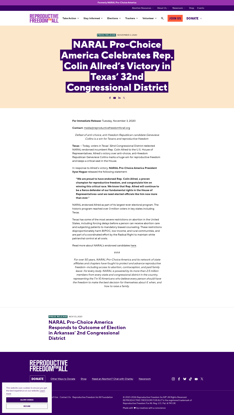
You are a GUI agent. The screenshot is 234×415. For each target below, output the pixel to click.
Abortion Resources (141, 8)
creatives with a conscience (152, 408)
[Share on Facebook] (179, 379)
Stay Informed (91, 18)
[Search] (162, 18)
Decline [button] (27, 406)
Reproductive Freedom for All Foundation (92, 397)
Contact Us (65, 397)
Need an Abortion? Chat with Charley (112, 379)
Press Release (58, 316)
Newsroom (177, 8)
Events (200, 8)
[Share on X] (202, 379)
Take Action (69, 18)
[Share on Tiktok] (190, 379)
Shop (191, 8)
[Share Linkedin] (119, 98)
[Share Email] (114, 98)
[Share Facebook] (110, 98)
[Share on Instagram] (173, 379)
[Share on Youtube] (196, 379)
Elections (112, 18)
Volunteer (148, 18)
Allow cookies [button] (27, 400)
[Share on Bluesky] (185, 379)
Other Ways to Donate (63, 379)
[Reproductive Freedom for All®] (44, 18)
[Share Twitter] (124, 98)
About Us (162, 8)
